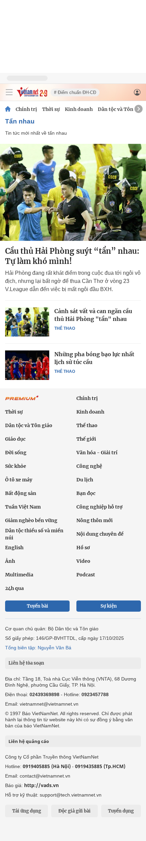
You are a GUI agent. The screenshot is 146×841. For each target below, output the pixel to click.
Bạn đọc (85, 493)
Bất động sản (20, 493)
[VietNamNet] (8, 109)
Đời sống (15, 453)
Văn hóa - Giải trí (96, 453)
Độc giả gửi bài (74, 811)
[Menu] (9, 92)
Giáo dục (15, 439)
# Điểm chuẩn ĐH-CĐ (75, 92)
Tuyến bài (37, 606)
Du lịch (84, 480)
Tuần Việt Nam (23, 507)
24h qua (14, 588)
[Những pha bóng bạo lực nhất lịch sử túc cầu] (27, 365)
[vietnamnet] (32, 95)
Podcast (85, 575)
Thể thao (64, 328)
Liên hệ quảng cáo (28, 741)
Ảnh (10, 561)
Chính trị (26, 109)
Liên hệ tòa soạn (26, 663)
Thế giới (86, 439)
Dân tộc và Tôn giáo (121, 109)
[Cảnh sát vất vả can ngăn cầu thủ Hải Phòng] (27, 322)
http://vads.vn (41, 785)
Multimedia (19, 575)
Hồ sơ (83, 547)
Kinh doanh (79, 109)
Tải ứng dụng (26, 811)
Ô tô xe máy (18, 480)
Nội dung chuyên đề (100, 534)
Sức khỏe (15, 466)
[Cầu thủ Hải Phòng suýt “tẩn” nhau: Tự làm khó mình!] (73, 192)
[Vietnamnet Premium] (22, 401)
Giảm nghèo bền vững (31, 520)
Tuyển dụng (121, 811)
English (14, 547)
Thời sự (51, 109)
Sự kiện (109, 606)
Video (83, 561)
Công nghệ (89, 466)
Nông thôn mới (94, 520)
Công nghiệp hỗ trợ (99, 507)
